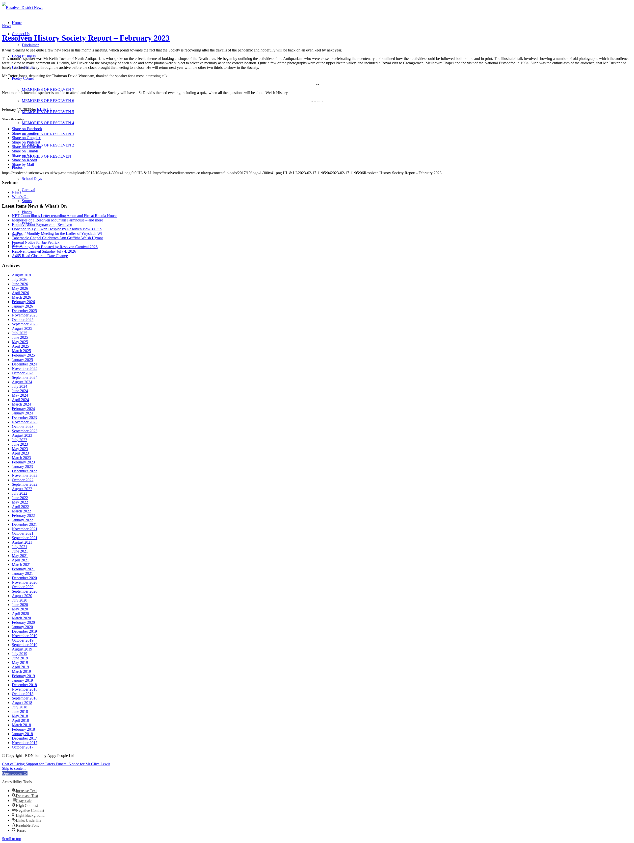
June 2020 (20, 604)
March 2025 (21, 351)
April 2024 (20, 400)
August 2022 (22, 489)
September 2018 (24, 698)
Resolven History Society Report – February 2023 (86, 37)
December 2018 (24, 685)
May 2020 (20, 609)
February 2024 (23, 409)
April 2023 (20, 453)
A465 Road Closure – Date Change (40, 256)
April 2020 (20, 613)
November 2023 (24, 422)
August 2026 (22, 275)
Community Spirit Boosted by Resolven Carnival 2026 (55, 247)
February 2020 (23, 622)
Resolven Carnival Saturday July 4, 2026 (44, 251)
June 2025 (20, 337)
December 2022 (24, 471)
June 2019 (20, 658)
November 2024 (24, 368)
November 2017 (24, 743)
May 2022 (20, 502)
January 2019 (22, 680)
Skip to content (14, 768)
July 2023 (19, 440)
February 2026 (23, 302)
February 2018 (23, 729)
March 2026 (21, 297)
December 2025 (24, 311)
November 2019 (24, 636)
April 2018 (20, 720)
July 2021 (19, 547)
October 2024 (22, 373)
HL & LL (44, 109)
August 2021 (22, 542)
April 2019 (20, 667)
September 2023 (24, 431)
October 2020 (22, 587)
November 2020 (24, 582)
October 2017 (22, 747)
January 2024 (22, 413)
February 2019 (23, 676)
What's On (20, 196)
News (6, 26)
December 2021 (24, 524)
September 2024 (24, 377)
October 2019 (22, 640)
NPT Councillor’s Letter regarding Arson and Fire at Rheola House (64, 216)
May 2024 (20, 395)
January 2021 (22, 573)
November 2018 (24, 689)
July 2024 (19, 386)
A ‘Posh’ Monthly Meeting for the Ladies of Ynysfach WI (57, 233)
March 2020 (21, 618)
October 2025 (22, 319)
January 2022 (22, 520)
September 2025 (24, 324)
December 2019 (24, 631)
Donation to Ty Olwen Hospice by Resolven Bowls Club (57, 229)
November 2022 (24, 475)
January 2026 (22, 306)
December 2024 (24, 364)
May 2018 (20, 716)
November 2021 (24, 529)
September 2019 (24, 645)
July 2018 (19, 707)
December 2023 (24, 417)
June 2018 (20, 711)
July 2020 (19, 600)
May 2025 (20, 342)
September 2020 (24, 591)
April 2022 (20, 507)
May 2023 (20, 449)
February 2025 (23, 355)
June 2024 (20, 391)
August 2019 (22, 649)
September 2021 (24, 538)
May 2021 (20, 556)
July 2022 (19, 493)
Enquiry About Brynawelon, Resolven (42, 224)
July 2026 (19, 279)
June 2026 (20, 284)
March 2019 (21, 671)
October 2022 (22, 480)
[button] (14, 773)
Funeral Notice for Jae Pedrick (35, 242)
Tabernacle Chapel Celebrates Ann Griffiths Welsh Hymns (57, 238)
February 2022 (23, 515)
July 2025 (19, 333)
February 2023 (23, 462)
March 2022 (21, 511)
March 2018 (21, 725)
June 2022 (20, 498)
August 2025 (22, 328)
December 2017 (24, 738)
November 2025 (24, 315)
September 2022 (24, 484)
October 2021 (22, 533)
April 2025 (20, 346)
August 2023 (22, 435)
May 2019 (20, 662)
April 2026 (20, 293)
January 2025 (22, 360)
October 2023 (22, 426)
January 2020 (22, 627)
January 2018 (22, 734)
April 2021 (20, 560)
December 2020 (24, 578)
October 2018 (22, 694)
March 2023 (21, 458)
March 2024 (21, 404)
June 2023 (20, 444)
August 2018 (22, 702)
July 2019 (19, 653)
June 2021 (20, 551)
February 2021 (23, 569)
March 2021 (21, 564)
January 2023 (22, 466)
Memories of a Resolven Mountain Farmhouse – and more (57, 220)
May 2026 (20, 288)
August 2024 (22, 382)
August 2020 (22, 596)
